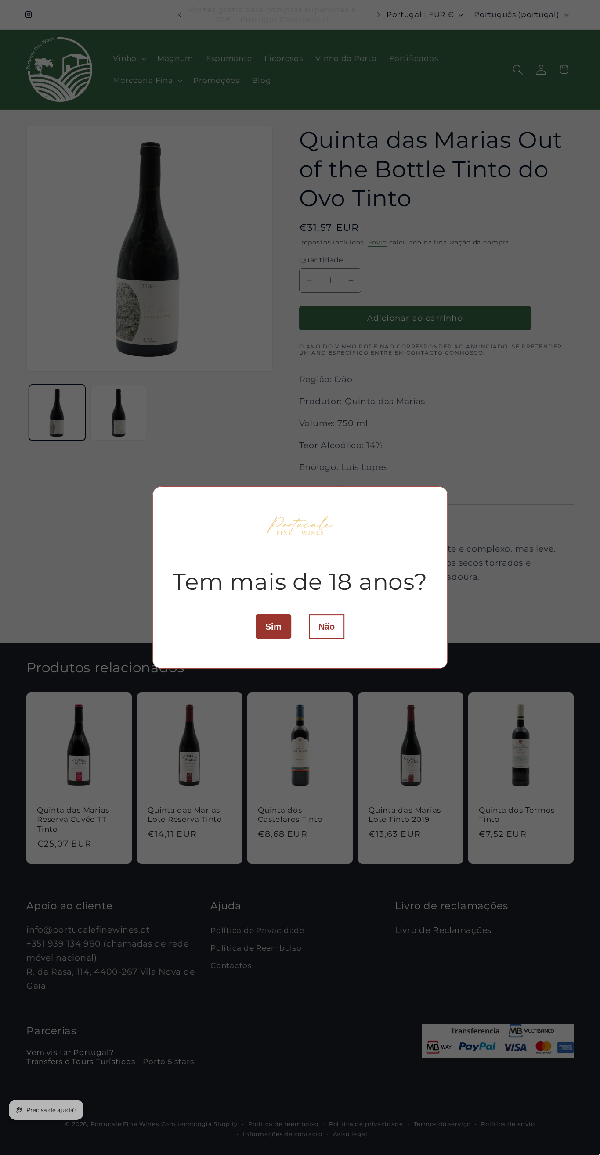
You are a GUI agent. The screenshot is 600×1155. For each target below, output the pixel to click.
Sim (273, 626)
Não (326, 626)
